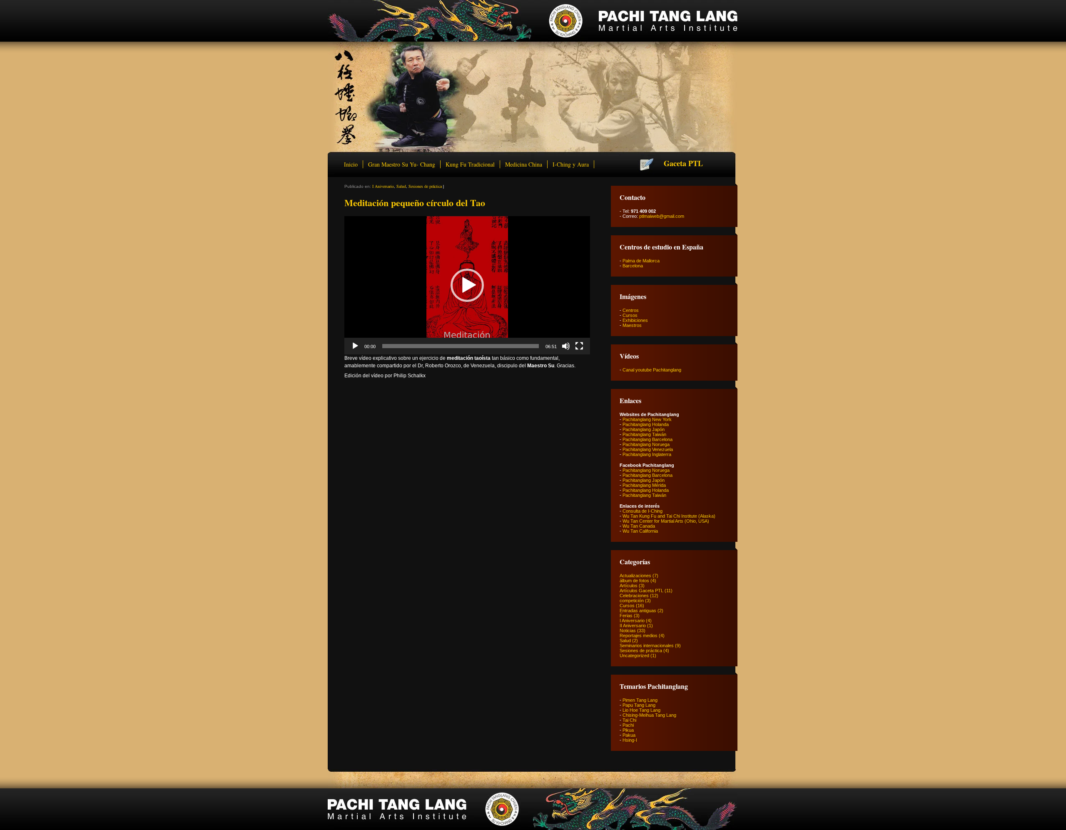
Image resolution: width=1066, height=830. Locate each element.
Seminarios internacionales (647, 645)
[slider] (460, 346)
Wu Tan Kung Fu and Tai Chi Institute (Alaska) (669, 515)
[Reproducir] (355, 346)
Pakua (629, 735)
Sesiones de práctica (425, 186)
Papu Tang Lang (639, 705)
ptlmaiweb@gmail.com (661, 216)
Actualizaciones (635, 575)
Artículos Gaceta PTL (641, 590)
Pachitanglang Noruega (646, 444)
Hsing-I (630, 740)
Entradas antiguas (638, 610)
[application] (467, 285)
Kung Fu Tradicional (470, 164)
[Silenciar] (566, 346)
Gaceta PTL (683, 163)
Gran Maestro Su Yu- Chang (401, 164)
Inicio (351, 164)
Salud (401, 186)
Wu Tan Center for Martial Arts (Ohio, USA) (666, 520)
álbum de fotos (634, 580)
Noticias (628, 630)
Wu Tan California (640, 530)
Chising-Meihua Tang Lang (649, 715)
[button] (467, 285)
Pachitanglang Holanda (646, 424)
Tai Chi (629, 720)
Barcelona (633, 265)
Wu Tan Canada (639, 525)
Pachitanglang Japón (644, 429)
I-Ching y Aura (571, 164)
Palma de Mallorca (641, 260)
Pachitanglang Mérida (644, 485)
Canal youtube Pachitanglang (652, 369)
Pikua (628, 730)
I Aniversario (383, 186)
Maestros (632, 325)
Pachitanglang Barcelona (647, 439)
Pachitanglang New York (647, 419)
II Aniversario (633, 625)
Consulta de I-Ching (643, 510)
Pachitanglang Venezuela (648, 449)
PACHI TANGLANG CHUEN (532, 21)
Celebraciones (634, 595)
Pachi (628, 725)
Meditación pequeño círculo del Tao (414, 202)
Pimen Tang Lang (640, 700)
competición (632, 600)
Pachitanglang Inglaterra (647, 454)
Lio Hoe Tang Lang (641, 710)
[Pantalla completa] (579, 346)
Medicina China (523, 164)
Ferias (626, 615)
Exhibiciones (635, 320)
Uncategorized (634, 655)
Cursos (630, 315)
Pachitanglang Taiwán (644, 434)
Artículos (629, 585)
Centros (631, 310)
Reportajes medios (639, 635)
